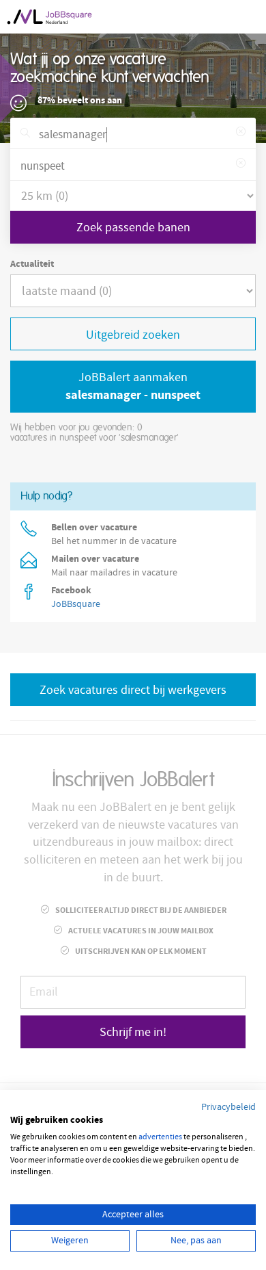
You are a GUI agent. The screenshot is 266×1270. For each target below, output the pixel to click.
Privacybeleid (228, 1107)
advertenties (160, 1137)
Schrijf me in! (133, 1032)
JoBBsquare (75, 604)
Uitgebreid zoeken (133, 335)
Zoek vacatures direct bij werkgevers (133, 690)
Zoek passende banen (133, 227)
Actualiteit (32, 264)
